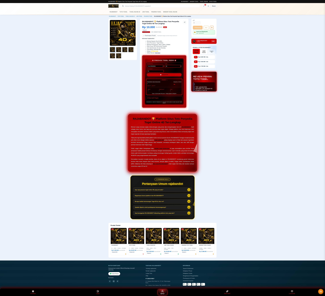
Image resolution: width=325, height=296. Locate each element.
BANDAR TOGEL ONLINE (170, 12)
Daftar (162, 293)
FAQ (147, 275)
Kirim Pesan (115, 273)
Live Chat (292, 293)
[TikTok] (117, 281)
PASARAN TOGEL (156, 12)
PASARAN (150, 63)
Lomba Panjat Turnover (204, 51)
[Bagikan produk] (184, 22)
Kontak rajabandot (151, 271)
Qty (194, 20)
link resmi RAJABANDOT (160, 164)
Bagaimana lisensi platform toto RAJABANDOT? (149, 195)
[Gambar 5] (112, 56)
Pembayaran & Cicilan (189, 278)
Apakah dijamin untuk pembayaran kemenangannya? (150, 207)
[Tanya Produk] (212, 27)
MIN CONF (149, 68)
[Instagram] (113, 281)
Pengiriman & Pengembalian (190, 275)
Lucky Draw (196, 51)
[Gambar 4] (131, 49)
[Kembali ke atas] (321, 287)
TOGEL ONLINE (204, 1)
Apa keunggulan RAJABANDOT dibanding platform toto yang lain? (155, 213)
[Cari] (123, 6)
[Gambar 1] (112, 49)
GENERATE (164, 74)
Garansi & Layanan (188, 280)
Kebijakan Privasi (187, 271)
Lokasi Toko (149, 273)
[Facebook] (109, 281)
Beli (206, 27)
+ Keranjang (197, 27)
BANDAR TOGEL (194, 1)
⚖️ (208, 6)
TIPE (166, 63)
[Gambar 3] (125, 49)
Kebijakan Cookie (187, 273)
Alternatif (227, 293)
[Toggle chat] (320, 291)
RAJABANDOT (184, 1)
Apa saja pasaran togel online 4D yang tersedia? (149, 189)
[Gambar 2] (118, 49)
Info (213, 41)
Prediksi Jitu (211, 52)
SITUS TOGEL (213, 1)
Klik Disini (157, 53)
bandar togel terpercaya (162, 148)
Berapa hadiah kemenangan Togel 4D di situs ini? (149, 201)
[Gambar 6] (118, 56)
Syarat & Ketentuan (188, 268)
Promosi (33, 293)
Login (98, 293)
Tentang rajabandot (151, 268)
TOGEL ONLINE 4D (134, 12)
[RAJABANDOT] (113, 6)
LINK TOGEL (145, 12)
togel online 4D (159, 140)
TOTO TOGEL (123, 12)
